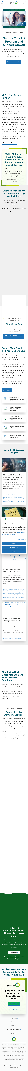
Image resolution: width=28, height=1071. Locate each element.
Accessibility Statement (14, 1067)
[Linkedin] (13, 1009)
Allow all (13, 543)
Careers (13, 1022)
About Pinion (13, 1018)
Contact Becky (13, 952)
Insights (13, 1025)
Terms (5, 1065)
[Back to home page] (13, 2)
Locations (13, 1033)
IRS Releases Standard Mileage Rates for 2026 (12, 571)
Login (2, 3)
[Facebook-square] (10, 1009)
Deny (13, 551)
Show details (21, 539)
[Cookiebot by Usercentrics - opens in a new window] (20, 519)
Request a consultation (8, 143)
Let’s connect (6, 390)
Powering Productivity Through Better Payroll (11, 619)
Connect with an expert (13, 62)
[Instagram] (17, 1009)
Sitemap (21, 1065)
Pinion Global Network (13, 1029)
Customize (12, 547)
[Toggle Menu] (24, 2)
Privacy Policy (13, 1065)
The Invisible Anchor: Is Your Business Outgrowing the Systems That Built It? (13, 477)
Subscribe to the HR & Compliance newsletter (13, 336)
